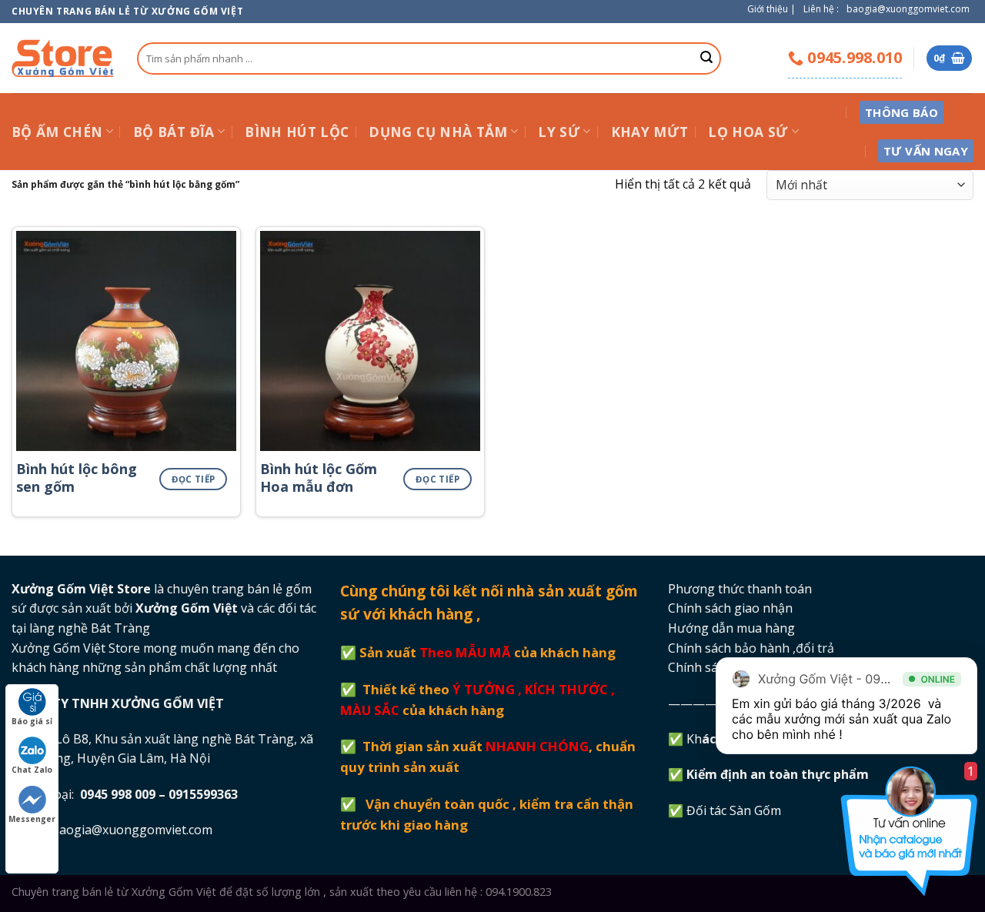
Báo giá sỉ (32, 721)
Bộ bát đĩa (174, 131)
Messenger (31, 818)
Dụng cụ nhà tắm (438, 131)
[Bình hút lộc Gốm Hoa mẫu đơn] (370, 341)
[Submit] (706, 58)
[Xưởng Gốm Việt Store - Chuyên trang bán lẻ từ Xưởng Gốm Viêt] (63, 58)
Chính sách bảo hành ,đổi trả (751, 648)
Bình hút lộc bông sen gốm (76, 478)
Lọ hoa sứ (748, 131)
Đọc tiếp (193, 479)
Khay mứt (650, 131)
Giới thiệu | (771, 8)
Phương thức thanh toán (740, 588)
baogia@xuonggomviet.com (908, 8)
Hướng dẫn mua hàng (731, 628)
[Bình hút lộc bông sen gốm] (126, 341)
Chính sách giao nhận (730, 608)
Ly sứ (559, 131)
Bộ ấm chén (57, 131)
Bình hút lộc (297, 131)
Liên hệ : (821, 8)
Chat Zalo (32, 769)
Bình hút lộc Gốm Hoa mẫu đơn (318, 478)
